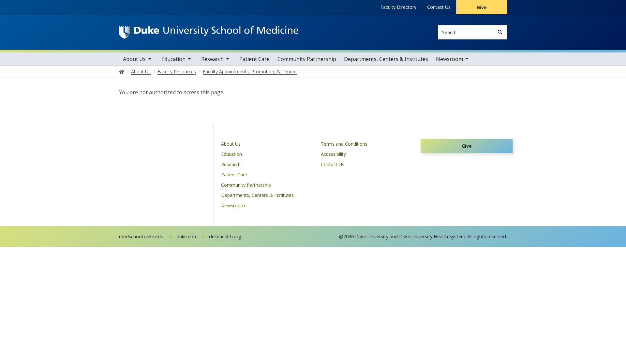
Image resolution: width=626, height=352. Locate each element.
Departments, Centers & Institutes (386, 59)
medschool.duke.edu (141, 236)
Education (173, 59)
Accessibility (333, 154)
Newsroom (449, 59)
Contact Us (439, 7)
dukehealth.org (225, 236)
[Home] (208, 32)
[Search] (500, 32)
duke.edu (186, 236)
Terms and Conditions (344, 144)
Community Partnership (306, 59)
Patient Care (254, 59)
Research (212, 59)
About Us (134, 59)
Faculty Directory (398, 7)
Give (482, 7)
